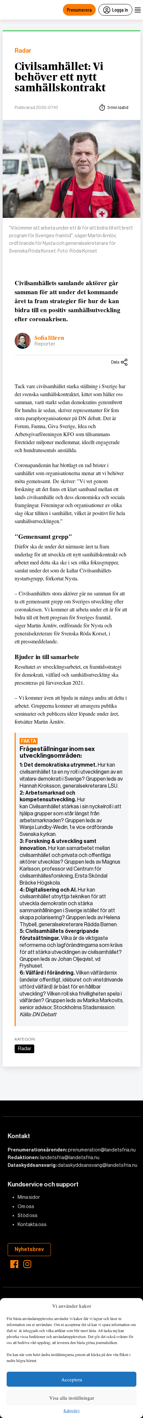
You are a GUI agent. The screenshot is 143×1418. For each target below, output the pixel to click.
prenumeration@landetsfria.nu (102, 1149)
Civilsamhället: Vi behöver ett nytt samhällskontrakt (60, 77)
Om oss (26, 1206)
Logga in (120, 9)
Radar (23, 50)
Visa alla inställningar (71, 1397)
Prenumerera (79, 9)
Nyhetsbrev (29, 1249)
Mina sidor (29, 1197)
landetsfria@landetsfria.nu (69, 1157)
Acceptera (71, 1379)
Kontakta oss (32, 1224)
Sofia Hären (49, 338)
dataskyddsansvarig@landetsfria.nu (97, 1165)
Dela (115, 361)
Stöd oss (28, 1215)
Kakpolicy (72, 1410)
